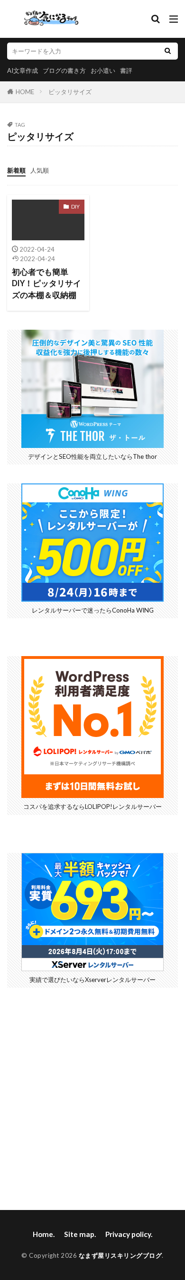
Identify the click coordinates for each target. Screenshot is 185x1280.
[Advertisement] (92, 1099)
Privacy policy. (128, 1234)
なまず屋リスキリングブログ (120, 1255)
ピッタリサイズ (70, 92)
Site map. (80, 1234)
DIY (75, 206)
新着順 (16, 170)
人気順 (39, 170)
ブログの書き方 (64, 70)
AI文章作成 (22, 70)
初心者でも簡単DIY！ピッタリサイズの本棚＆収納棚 (46, 283)
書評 (126, 70)
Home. (44, 1234)
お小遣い (103, 70)
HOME (25, 92)
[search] (167, 51)
